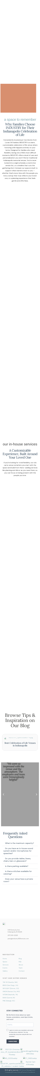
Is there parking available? (16, 866)
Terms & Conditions (28, 1072)
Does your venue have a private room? (18, 880)
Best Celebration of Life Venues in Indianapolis (20, 744)
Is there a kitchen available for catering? (17, 872)
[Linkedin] (11, 948)
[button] (2, 742)
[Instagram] (8, 948)
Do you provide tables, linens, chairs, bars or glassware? (17, 859)
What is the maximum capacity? (19, 843)
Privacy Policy (16, 1072)
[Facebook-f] (4, 948)
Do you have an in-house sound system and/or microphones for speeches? (18, 851)
